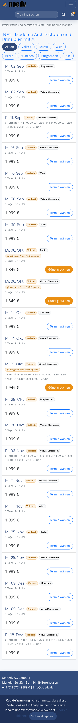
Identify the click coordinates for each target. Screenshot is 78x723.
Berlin (9, 56)
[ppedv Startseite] (14, 4)
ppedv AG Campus (17, 678)
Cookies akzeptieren (43, 716)
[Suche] (63, 14)
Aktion (9, 47)
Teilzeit (43, 47)
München (27, 56)
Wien (59, 47)
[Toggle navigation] (71, 4)
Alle (68, 56)
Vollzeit (26, 47)
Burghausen (49, 56)
